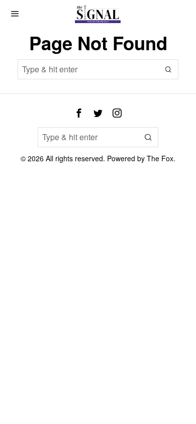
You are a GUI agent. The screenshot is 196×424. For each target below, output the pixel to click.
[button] (168, 69)
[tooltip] (79, 113)
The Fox (160, 158)
